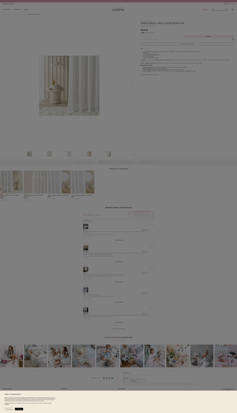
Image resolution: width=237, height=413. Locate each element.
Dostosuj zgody (9, 409)
